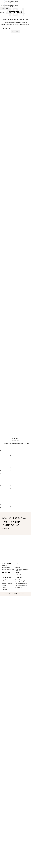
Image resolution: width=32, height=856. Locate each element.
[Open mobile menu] (1, 2)
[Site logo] (11, 2)
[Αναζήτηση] (30, 2)
